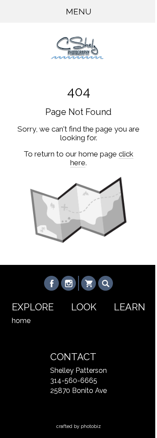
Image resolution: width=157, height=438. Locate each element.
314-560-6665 (73, 380)
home (21, 320)
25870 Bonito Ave (78, 390)
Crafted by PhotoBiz (78, 426)
